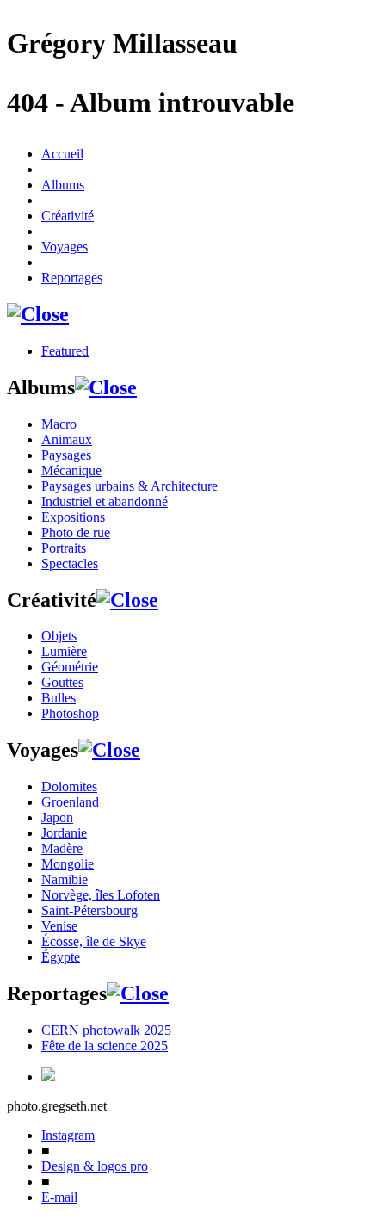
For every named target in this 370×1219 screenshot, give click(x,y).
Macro (59, 424)
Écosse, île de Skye (93, 941)
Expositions (73, 517)
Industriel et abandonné (104, 501)
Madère (62, 848)
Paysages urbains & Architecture (129, 486)
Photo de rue (75, 532)
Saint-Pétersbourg (89, 910)
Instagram (68, 1135)
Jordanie (64, 833)
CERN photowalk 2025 (106, 1030)
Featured (65, 350)
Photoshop (70, 713)
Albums (62, 184)
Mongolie (67, 864)
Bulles (58, 697)
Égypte (60, 957)
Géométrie (69, 666)
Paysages (66, 455)
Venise (59, 926)
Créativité (67, 215)
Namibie (64, 879)
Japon (57, 817)
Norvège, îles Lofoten (100, 895)
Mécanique (71, 470)
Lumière (64, 651)
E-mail (59, 1197)
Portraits (63, 548)
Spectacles (69, 563)
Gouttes (62, 682)
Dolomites (69, 786)
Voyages (64, 246)
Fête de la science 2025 (104, 1045)
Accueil (62, 153)
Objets (59, 635)
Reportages (71, 277)
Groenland (70, 802)
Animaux (66, 439)
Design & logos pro (94, 1166)
